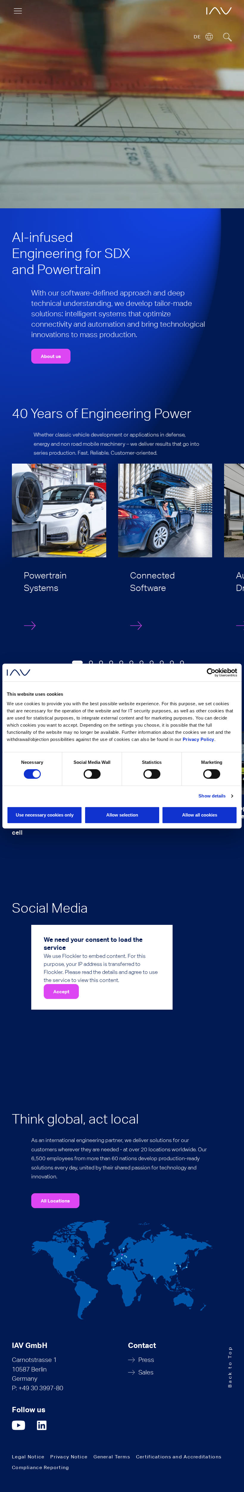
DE (197, 37)
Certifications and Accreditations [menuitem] (178, 1457)
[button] (77, 662)
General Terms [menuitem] (111, 1457)
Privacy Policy (198, 739)
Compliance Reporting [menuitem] (40, 1467)
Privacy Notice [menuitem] (68, 1457)
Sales (146, 1372)
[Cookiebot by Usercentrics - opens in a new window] (211, 672)
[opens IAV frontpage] (219, 11)
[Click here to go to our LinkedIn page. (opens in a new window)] (42, 1425)
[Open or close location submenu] (209, 37)
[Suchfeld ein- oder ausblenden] (227, 37)
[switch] (92, 774)
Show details (212, 795)
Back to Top (230, 1367)
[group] (59, 553)
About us (51, 356)
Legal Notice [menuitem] (28, 1457)
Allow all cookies (199, 814)
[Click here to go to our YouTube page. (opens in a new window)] (18, 1425)
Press (146, 1359)
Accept (61, 991)
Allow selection (122, 814)
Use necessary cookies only (44, 814)
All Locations (55, 1201)
